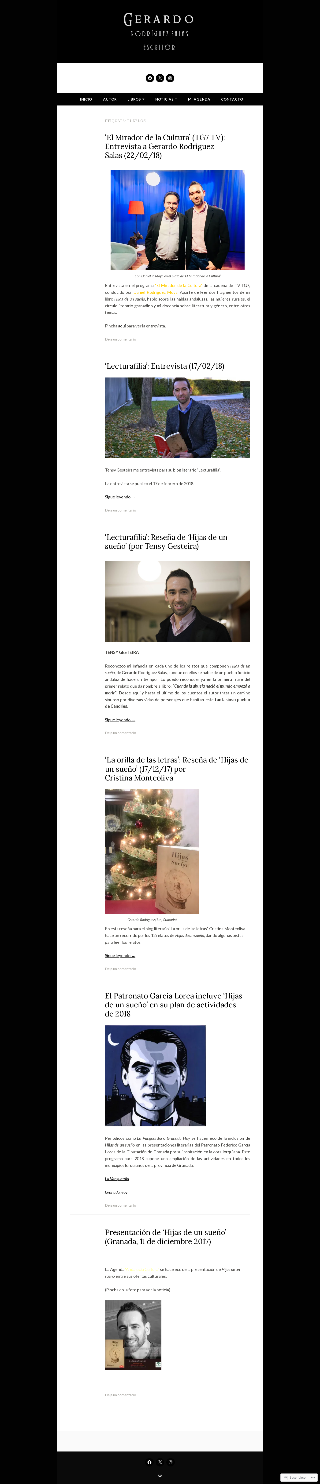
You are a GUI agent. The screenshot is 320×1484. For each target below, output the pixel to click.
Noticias (164, 99)
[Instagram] (170, 78)
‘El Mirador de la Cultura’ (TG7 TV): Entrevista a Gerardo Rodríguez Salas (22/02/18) (165, 146)
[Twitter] (160, 78)
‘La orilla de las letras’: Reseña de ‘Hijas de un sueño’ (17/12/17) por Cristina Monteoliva (176, 769)
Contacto (232, 99)
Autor (110, 99)
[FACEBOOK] (149, 1462)
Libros (134, 99)
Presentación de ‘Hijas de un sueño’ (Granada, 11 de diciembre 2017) (165, 1236)
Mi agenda (199, 99)
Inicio (86, 99)
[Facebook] (150, 78)
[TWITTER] (160, 1462)
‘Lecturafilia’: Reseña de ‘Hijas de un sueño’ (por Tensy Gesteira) (166, 541)
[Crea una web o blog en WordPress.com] (160, 1475)
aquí (122, 325)
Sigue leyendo (120, 496)
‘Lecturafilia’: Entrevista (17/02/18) (164, 366)
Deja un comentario (120, 339)
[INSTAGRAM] (170, 1462)
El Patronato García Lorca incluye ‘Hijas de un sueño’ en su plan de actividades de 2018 (173, 1005)
